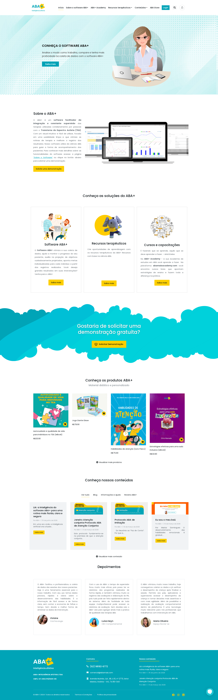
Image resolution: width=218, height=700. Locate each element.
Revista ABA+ (130, 494)
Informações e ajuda (111, 494)
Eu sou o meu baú (165, 519)
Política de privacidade (106, 695)
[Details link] (88, 508)
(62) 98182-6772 (99, 666)
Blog (95, 494)
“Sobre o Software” (43, 157)
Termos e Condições (83, 695)
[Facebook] (173, 695)
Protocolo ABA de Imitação (125, 521)
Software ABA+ (56, 244)
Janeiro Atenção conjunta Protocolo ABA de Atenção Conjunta (87, 522)
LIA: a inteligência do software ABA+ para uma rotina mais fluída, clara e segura (47, 512)
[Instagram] (178, 695)
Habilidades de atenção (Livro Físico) (128, 449)
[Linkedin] (183, 695)
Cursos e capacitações (162, 245)
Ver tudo (85, 494)
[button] (174, 7)
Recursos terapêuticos (109, 243)
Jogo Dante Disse (80, 420)
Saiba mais (50, 64)
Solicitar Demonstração (111, 344)
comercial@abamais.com (101, 672)
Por (36, 520)
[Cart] (182, 7)
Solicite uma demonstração (49, 169)
